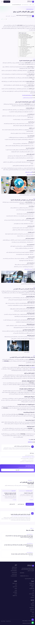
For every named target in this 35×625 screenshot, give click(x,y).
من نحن (33, 614)
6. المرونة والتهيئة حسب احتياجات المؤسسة (26, 52)
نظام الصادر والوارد (14, 567)
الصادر (33, 592)
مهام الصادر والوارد (29, 174)
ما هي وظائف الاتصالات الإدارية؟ (27, 95)
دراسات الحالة (32, 610)
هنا (29, 439)
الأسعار (33, 602)
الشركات (16, 584)
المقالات (30, 4)
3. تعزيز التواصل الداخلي (24, 40)
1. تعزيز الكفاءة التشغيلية (24, 38)
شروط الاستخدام (3, 621)
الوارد (33, 590)
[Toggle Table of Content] (33, 33)
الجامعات (15, 588)
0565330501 (22, 572)
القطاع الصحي (15, 592)
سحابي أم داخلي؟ (31, 607)
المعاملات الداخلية (31, 593)
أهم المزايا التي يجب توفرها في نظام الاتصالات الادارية (26, 36)
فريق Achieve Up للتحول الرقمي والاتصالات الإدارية (20, 514)
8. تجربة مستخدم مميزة (24, 55)
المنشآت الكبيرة (15, 586)
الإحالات (33, 595)
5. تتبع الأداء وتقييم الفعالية (24, 51)
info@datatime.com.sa (24, 575)
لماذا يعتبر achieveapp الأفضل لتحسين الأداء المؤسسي (26, 46)
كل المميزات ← (32, 597)
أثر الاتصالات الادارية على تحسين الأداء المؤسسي (25, 37)
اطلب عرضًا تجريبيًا (6, 1)
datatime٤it (30, 441)
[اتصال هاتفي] (32, 619)
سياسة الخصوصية (8, 621)
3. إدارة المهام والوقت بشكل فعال (25, 49)
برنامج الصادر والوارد (14, 568)
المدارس (16, 590)
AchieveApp (33, 367)
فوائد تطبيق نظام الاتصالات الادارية (23, 34)
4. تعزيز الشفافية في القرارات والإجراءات (25, 50)
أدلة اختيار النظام (12, 504)
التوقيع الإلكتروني (32, 584)
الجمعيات (15, 593)
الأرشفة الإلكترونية (31, 588)
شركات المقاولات (15, 595)
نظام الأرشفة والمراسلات (14, 575)
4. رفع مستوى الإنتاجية (24, 41)
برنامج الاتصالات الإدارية (14, 570)
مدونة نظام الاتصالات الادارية (25, 4)
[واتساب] (32, 622)
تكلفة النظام (32, 603)
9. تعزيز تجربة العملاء (23, 56)
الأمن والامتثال (32, 609)
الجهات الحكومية (14, 583)
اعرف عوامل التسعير (21, 504)
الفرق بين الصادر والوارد (28, 172)
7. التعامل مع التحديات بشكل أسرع (26, 44)
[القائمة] (2, 2)
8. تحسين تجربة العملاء (24, 45)
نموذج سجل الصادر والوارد (28, 269)
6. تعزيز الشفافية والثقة (24, 43)
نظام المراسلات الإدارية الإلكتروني (27, 97)
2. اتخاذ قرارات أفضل (24, 39)
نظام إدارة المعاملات (14, 574)
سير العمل (32, 586)
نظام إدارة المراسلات (14, 572)
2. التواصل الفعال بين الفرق (24, 48)
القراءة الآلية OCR (31, 583)
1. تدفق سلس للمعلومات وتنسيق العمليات (26, 47)
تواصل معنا (32, 616)
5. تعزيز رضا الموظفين (24, 42)
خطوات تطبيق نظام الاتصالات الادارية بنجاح (25, 35)
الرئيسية (33, 4)
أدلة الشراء (32, 605)
